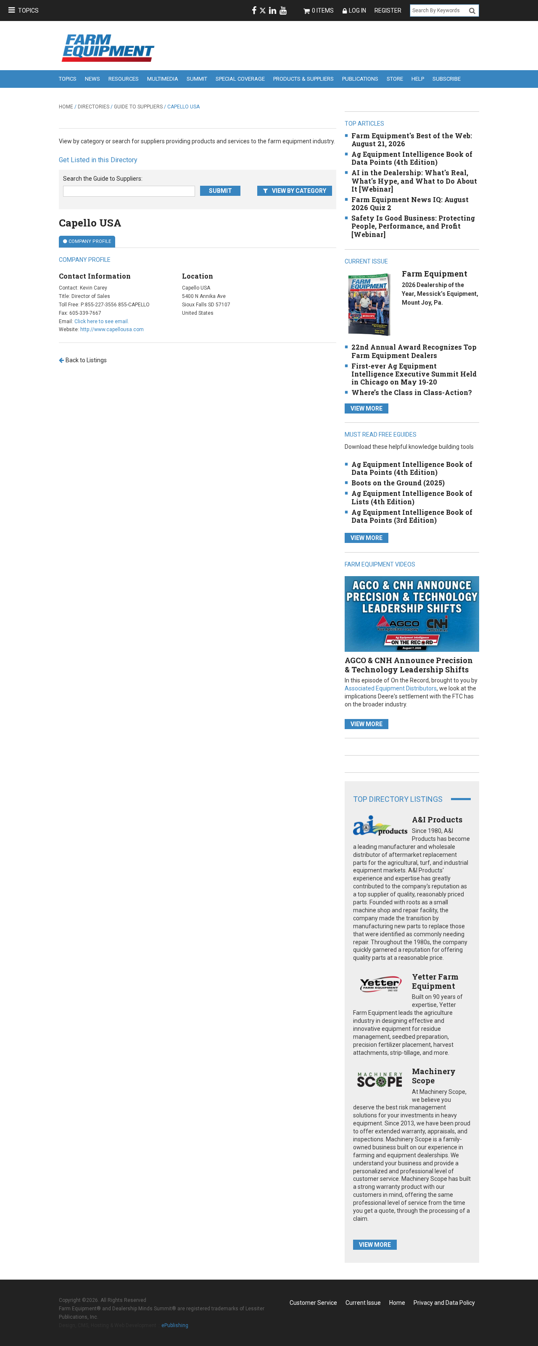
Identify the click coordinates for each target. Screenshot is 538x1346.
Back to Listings (86, 360)
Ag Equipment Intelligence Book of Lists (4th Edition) (411, 497)
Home (66, 107)
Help (417, 79)
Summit (197, 79)
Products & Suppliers (303, 79)
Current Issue (363, 1302)
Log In (357, 10)
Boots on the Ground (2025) (398, 482)
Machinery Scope (434, 1075)
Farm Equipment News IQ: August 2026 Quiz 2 (410, 203)
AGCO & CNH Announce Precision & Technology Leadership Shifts (409, 664)
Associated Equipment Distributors (391, 688)
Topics (28, 10)
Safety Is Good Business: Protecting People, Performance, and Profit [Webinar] (413, 225)
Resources (123, 79)
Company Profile (90, 241)
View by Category (299, 190)
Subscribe (447, 79)
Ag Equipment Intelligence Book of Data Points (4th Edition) (411, 158)
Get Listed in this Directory (98, 160)
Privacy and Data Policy (444, 1302)
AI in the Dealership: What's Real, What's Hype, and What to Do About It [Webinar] (414, 180)
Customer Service (313, 1302)
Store (395, 79)
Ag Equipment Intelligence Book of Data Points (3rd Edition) (411, 516)
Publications (360, 79)
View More (366, 408)
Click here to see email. (101, 321)
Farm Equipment (434, 274)
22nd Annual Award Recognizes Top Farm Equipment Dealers (414, 350)
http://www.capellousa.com (112, 329)
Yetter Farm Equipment (435, 981)
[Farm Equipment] (369, 304)
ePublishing (174, 1325)
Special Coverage (240, 79)
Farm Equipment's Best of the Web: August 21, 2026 (411, 139)
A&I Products (437, 819)
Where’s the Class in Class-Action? (411, 392)
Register (387, 10)
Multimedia (162, 79)
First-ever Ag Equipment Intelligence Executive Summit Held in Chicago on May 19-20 (414, 373)
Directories (93, 107)
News (92, 79)
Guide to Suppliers (138, 107)
